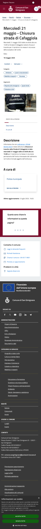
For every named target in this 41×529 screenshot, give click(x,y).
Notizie (18, 17)
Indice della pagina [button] (12, 119)
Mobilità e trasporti (11, 369)
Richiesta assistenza (11, 476)
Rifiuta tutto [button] (20, 521)
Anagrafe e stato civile (12, 353)
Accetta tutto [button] (20, 516)
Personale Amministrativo (13, 340)
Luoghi (7, 423)
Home (4, 17)
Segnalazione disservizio (13, 470)
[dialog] (20, 512)
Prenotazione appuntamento (14, 466)
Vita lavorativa (9, 360)
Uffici (6, 330)
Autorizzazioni (13, 395)
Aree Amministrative (12, 327)
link (2, 512)
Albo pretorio (9, 489)
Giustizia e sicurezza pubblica (18, 382)
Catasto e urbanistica (12, 366)
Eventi (7, 427)
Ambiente (11, 389)
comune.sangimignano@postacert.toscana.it (20, 455)
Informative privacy (11, 496)
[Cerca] (37, 9)
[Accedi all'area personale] (33, 2)
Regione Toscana (8, 2)
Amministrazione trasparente (14, 486)
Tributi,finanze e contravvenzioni (19, 386)
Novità (11, 17)
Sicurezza (27, 17)
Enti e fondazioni (10, 334)
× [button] (39, 498)
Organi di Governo (11, 324)
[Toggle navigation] (4, 8)
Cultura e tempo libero (12, 356)
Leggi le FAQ (9, 473)
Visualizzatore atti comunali (14, 492)
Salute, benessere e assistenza (18, 392)
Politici (7, 337)
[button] (20, 525)
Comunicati (8, 411)
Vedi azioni (17, 64)
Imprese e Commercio (12, 363)
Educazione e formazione (16, 379)
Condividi (7, 64)
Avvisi (7, 414)
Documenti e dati (10, 343)
